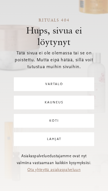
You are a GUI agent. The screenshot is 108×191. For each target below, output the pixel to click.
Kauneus (54, 102)
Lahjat (54, 139)
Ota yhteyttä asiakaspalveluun (54, 170)
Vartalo (54, 84)
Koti (54, 121)
